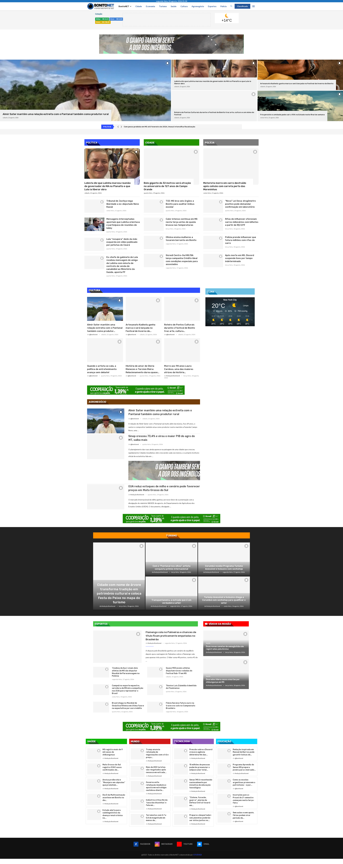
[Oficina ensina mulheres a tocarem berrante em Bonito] (154, 242)
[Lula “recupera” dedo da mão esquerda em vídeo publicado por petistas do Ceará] (94, 244)
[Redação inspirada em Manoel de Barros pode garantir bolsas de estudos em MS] (224, 753)
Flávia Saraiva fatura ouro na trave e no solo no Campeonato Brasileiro (180, 705)
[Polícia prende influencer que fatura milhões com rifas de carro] (213, 242)
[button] (118, 127)
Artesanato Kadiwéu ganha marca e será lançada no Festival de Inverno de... (140, 327)
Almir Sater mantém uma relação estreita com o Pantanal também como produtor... (104, 327)
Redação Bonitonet (173, 376)
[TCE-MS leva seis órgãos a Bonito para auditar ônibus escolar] (154, 206)
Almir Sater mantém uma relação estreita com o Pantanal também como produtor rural (56, 114)
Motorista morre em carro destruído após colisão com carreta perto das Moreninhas (224, 186)
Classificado (242, 6)
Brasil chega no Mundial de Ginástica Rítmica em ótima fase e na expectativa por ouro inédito (128, 705)
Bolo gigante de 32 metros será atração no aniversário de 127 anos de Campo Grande (167, 186)
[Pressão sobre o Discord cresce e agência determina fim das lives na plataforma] (181, 753)
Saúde (173, 6)
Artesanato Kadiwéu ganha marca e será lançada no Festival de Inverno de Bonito (296, 84)
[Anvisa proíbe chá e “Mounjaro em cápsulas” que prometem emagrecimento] (94, 784)
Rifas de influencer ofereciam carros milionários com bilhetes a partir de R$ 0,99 (241, 222)
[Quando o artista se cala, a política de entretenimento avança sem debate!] (105, 350)
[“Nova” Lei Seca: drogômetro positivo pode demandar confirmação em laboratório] (213, 206)
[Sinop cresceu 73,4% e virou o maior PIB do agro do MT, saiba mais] (105, 446)
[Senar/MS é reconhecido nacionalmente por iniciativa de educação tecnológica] (181, 784)
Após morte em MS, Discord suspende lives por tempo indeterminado (239, 258)
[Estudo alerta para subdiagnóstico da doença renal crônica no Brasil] (94, 814)
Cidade (138, 6)
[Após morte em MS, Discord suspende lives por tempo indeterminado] (213, 260)
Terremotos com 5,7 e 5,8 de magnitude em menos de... (156, 818)
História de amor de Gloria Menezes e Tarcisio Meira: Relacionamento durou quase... (142, 369)
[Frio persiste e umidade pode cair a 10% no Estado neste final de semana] (300, 106)
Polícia (223, 6)
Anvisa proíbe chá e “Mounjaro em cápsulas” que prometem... (113, 782)
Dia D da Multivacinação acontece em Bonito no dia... (113, 797)
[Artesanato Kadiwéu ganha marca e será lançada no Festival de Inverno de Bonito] (300, 75)
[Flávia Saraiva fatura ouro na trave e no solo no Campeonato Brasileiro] (155, 707)
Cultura (184, 6)
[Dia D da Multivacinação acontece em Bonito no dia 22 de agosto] (94, 799)
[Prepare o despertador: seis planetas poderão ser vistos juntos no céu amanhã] (181, 819)
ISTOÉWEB (197, 855)
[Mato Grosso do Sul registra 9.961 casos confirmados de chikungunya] (94, 769)
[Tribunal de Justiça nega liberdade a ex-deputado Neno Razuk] (94, 206)
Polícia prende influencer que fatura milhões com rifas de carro (240, 240)
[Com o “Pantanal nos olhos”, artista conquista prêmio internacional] (171, 559)
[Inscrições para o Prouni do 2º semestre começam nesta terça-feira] (224, 799)
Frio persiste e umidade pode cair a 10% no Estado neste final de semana (292, 115)
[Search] (231, 6)
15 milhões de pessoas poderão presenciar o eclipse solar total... (199, 767)
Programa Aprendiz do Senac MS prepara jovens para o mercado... (244, 767)
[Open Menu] (253, 6)
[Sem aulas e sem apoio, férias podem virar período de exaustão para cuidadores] (224, 816)
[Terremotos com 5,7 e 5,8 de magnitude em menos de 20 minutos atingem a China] (138, 819)
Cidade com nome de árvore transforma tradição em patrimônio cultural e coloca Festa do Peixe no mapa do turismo (119, 593)
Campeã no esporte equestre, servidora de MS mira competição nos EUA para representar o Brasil (127, 689)
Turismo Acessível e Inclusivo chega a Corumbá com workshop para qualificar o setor (224, 600)
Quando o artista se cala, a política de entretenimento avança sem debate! (102, 369)
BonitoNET (124, 6)
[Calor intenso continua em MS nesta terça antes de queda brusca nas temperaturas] (154, 224)
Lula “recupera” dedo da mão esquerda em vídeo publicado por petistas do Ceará (121, 242)
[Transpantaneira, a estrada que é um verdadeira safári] (171, 593)
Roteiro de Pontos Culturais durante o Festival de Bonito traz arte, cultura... (179, 327)
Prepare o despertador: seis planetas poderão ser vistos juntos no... (200, 818)
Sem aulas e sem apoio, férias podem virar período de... (243, 815)
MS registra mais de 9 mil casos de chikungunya (112, 752)
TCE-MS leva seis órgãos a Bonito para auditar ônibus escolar (180, 204)
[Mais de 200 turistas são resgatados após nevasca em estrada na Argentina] (138, 771)
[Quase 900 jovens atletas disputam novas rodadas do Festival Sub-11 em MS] (155, 672)
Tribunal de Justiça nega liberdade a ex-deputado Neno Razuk (122, 204)
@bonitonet (93, 334)
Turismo (163, 6)
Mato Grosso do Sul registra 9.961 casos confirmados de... (112, 767)
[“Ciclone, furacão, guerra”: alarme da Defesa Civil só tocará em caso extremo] (181, 801)
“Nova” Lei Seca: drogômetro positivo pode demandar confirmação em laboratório (240, 204)
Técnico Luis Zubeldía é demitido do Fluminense (181, 686)
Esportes (212, 6)
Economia (150, 6)
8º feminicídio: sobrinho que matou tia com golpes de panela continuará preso (159, 127)
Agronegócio (198, 6)
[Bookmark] (167, 63)
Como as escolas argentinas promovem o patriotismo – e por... (244, 782)
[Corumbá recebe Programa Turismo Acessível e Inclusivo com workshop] (224, 559)
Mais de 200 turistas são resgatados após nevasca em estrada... (156, 770)
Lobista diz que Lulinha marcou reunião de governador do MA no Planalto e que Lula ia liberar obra (107, 186)
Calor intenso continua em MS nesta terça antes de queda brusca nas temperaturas (181, 222)
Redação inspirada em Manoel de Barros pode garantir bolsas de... (243, 752)
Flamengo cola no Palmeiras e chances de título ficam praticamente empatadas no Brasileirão (171, 636)
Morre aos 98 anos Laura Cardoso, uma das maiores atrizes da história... (178, 369)
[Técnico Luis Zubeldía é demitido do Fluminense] (155, 689)
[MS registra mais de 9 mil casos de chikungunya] (94, 753)
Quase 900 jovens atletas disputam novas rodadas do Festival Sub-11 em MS (179, 670)
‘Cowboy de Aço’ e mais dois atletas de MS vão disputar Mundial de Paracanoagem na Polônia (125, 672)
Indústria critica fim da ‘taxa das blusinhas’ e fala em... (156, 802)
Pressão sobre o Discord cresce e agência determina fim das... (200, 752)
